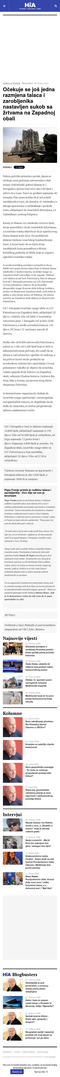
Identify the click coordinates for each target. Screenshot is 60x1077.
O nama (17, 1051)
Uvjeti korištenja (28, 1051)
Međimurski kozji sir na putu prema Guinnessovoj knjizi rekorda (39, 698)
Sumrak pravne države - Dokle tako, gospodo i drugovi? (37, 1019)
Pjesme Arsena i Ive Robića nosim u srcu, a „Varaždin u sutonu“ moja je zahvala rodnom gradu (39, 827)
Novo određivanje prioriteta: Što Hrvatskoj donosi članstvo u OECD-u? (39, 724)
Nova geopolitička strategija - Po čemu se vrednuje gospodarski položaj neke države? (39, 771)
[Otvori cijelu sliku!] (30, 145)
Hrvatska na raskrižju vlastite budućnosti (39, 746)
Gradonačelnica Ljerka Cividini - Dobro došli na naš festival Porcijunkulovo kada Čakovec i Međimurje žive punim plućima (39, 862)
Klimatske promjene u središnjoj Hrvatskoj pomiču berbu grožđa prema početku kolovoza (39, 651)
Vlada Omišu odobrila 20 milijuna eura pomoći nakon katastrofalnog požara (39, 666)
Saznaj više (39, 1071)
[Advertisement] (30, 47)
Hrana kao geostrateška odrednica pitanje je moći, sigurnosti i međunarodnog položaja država (39, 794)
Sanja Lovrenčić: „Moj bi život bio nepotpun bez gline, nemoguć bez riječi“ (38, 843)
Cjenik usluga (42, 1051)
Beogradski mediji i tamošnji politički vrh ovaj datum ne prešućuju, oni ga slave (39, 1034)
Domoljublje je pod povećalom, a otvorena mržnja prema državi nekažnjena (36, 987)
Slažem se (17, 1071)
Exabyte (52, 1056)
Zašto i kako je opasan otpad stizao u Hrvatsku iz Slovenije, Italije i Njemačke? (39, 1003)
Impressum (7, 1051)
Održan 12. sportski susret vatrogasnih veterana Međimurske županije (38, 682)
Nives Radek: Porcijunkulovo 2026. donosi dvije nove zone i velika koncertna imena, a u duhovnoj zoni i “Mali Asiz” (39, 882)
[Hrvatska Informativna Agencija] (30, 6)
